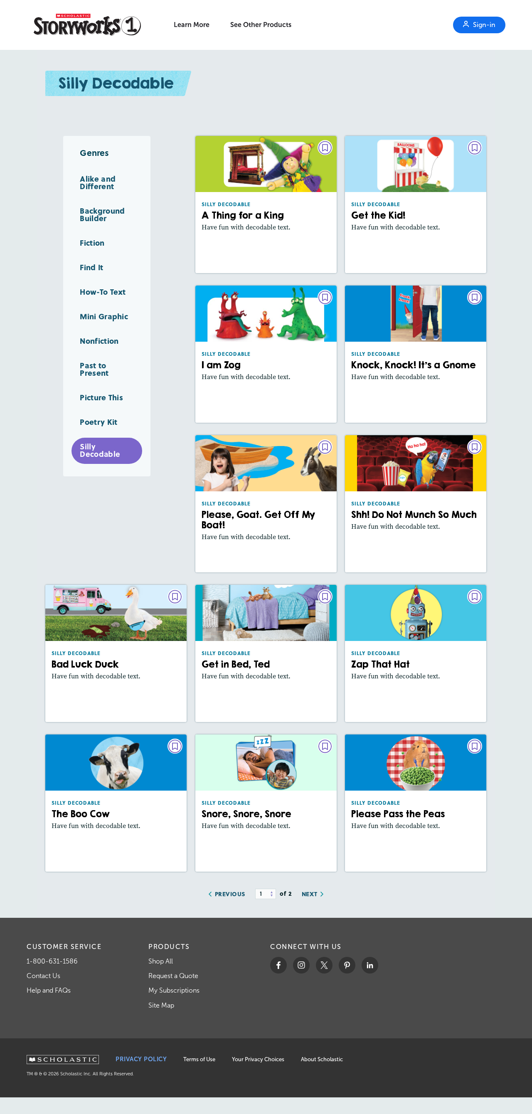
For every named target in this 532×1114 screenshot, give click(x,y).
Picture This (101, 397)
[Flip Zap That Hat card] (415, 653)
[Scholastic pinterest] (347, 965)
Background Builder (102, 214)
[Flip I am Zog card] (266, 354)
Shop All (160, 961)
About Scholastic (322, 1059)
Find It (91, 267)
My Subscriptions (174, 990)
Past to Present (94, 369)
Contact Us (43, 975)
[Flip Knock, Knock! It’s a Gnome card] (415, 354)
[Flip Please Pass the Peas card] (415, 803)
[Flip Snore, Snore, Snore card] (266, 803)
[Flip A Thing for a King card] (266, 204)
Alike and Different (98, 182)
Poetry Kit (98, 421)
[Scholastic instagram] (301, 965)
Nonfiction (99, 340)
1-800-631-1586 (52, 961)
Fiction (92, 242)
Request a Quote (173, 975)
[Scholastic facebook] (278, 965)
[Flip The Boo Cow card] (116, 803)
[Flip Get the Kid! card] (415, 204)
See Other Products (260, 24)
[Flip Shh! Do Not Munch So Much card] (415, 503)
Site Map (161, 1005)
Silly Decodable (100, 450)
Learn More (191, 24)
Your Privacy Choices (258, 1059)
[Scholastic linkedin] (370, 965)
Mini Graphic (104, 316)
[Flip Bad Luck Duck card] (116, 653)
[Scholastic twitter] (324, 965)
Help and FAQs (49, 990)
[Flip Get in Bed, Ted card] (266, 653)
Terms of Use (199, 1059)
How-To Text (103, 291)
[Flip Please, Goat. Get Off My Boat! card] (266, 503)
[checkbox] (325, 147)
